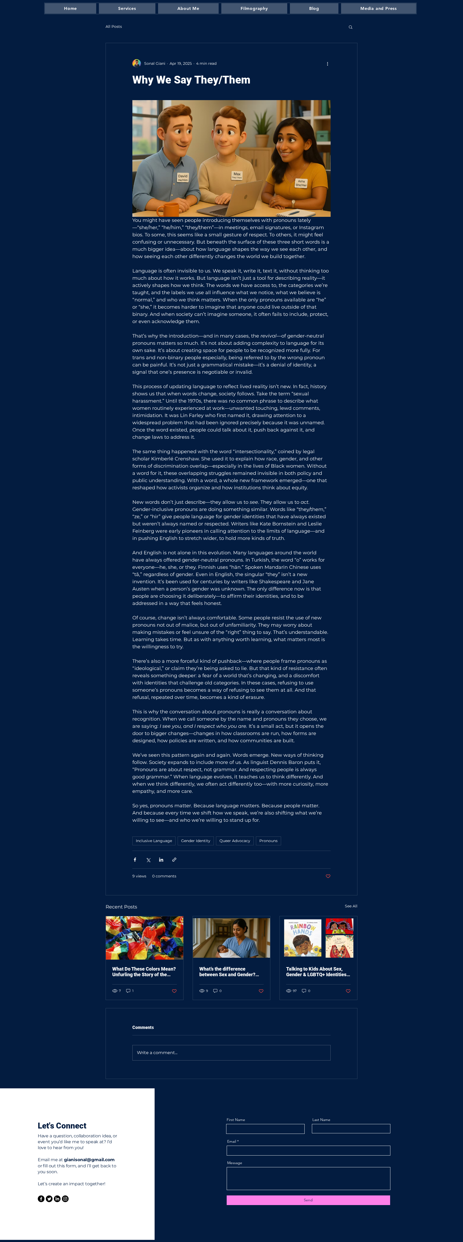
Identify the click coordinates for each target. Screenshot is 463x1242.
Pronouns (268, 840)
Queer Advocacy (234, 840)
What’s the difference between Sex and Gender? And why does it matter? (227, 971)
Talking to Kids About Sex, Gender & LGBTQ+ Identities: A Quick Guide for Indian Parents (317, 971)
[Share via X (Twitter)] (148, 859)
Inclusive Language (154, 840)
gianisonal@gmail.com (89, 1159)
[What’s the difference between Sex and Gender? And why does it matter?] (231, 938)
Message (234, 1163)
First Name (236, 1120)
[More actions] (327, 63)
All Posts (114, 26)
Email (231, 1141)
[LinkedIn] (57, 1198)
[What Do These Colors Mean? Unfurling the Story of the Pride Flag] (144, 938)
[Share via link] (174, 859)
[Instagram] (65, 1198)
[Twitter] (49, 1198)
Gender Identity (195, 840)
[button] (350, 27)
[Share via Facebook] (134, 859)
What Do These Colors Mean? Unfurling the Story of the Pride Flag (144, 971)
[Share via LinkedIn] (161, 859)
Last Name (321, 1120)
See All (351, 906)
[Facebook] (41, 1198)
